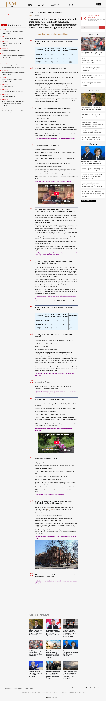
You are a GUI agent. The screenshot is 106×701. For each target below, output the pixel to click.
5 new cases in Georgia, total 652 (10, 96)
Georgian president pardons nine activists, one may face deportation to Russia (53, 632)
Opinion (41, 4)
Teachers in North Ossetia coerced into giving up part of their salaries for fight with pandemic (13, 104)
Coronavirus (12, 15)
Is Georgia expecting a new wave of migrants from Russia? (92, 76)
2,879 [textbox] (47, 324)
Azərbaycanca (42, 12)
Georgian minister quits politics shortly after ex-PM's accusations (35, 674)
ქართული (51, 12)
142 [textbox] (52, 320)
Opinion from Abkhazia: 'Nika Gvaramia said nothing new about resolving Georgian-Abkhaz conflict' (92, 184)
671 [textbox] (46, 62)
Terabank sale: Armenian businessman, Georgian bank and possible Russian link (91, 60)
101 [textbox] (52, 58)
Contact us (18, 688)
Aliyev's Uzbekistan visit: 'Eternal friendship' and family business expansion (91, 83)
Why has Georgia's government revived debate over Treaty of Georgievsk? (91, 68)
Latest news (93, 90)
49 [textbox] (57, 320)
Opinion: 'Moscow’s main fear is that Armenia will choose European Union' (92, 169)
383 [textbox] (70, 328)
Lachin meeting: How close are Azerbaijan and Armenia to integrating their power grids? (70, 675)
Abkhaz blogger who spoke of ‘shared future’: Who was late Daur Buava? (35, 632)
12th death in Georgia (7, 86)
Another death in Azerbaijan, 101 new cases (13, 38)
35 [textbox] (57, 324)
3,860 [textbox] (47, 320)
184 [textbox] (52, 54)
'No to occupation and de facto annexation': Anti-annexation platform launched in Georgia (53, 675)
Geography (55, 4)
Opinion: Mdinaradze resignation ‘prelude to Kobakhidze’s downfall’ (70, 653)
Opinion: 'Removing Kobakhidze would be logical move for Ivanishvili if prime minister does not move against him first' (93, 194)
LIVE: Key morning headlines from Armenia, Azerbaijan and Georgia (35, 653)
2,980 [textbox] (47, 58)
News (30, 4)
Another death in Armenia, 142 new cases (12, 91)
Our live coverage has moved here (53, 34)
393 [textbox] (70, 62)
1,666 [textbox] (71, 54)
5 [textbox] (51, 328)
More (71, 4)
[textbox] (40, 50)
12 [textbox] (57, 62)
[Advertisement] (53, 597)
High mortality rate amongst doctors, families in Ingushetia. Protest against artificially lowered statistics (13, 58)
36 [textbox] (57, 58)
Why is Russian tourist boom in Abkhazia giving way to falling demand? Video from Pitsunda (53, 654)
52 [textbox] (57, 54)
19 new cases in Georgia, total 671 (10, 50)
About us (8, 688)
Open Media (50, 509)
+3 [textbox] (64, 54)
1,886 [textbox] (71, 58)
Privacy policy (29, 688)
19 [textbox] (52, 62)
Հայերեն (32, 12)
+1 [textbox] (64, 58)
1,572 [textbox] (71, 320)
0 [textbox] (63, 324)
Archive (31, 15)
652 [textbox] (46, 328)
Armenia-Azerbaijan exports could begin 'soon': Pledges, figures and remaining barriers (92, 176)
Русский (59, 12)
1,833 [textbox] (71, 324)
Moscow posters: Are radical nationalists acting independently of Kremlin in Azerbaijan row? (70, 633)
